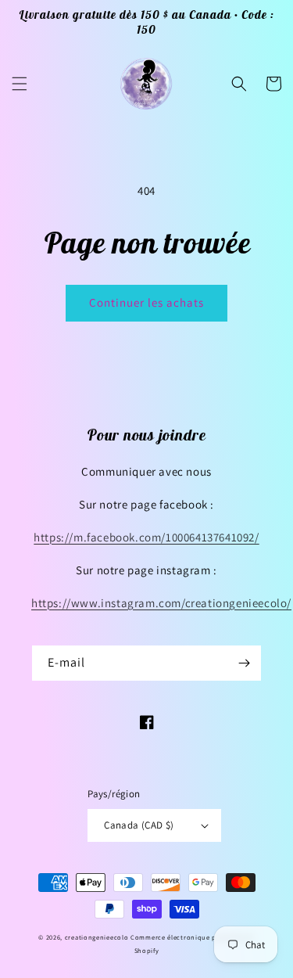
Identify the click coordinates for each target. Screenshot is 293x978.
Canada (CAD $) (139, 825)
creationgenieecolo (97, 937)
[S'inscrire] (244, 663)
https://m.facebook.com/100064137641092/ (146, 537)
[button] (19, 84)
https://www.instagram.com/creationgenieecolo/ (161, 602)
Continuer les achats (146, 302)
